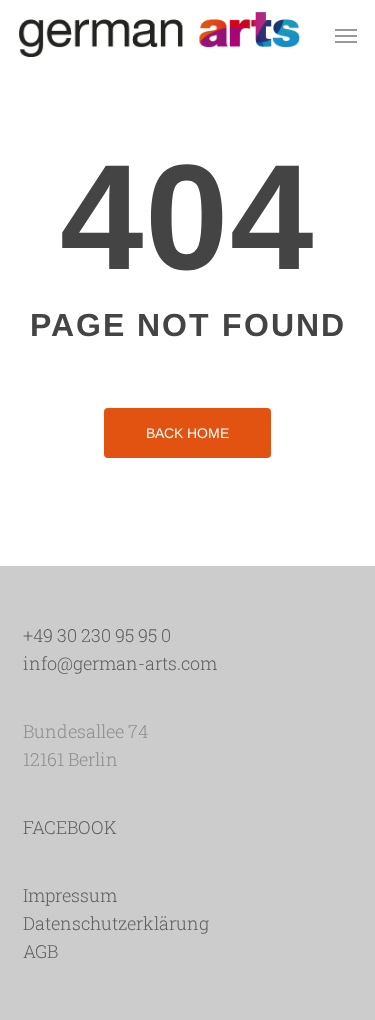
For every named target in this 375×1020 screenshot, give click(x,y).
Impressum (70, 895)
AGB (40, 951)
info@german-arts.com (120, 663)
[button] (346, 35)
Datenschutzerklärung (116, 923)
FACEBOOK (70, 827)
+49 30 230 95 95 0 (97, 635)
